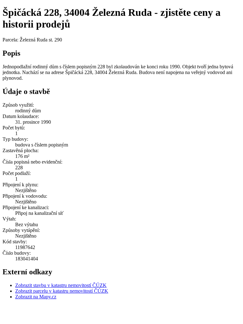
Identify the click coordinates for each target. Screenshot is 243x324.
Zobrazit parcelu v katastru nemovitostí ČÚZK (61, 291)
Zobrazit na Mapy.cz (35, 296)
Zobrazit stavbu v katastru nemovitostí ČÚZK (61, 285)
